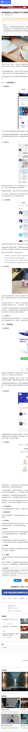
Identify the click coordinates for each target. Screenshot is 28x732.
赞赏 (18, 580)
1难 (9, 598)
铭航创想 (6, 14)
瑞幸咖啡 (22, 598)
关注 (11, 14)
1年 (4, 598)
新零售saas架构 (5, 709)
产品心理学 (23, 709)
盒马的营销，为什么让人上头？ (10, 619)
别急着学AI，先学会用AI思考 (10, 626)
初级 (15, 598)
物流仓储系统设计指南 (6, 725)
